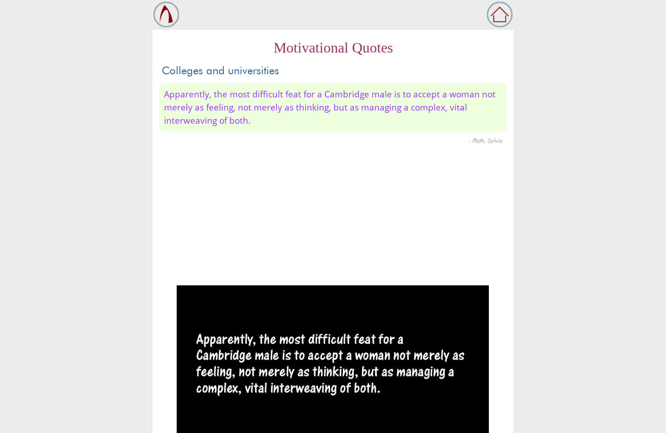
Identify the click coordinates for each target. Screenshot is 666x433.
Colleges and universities (220, 70)
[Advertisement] (333, 217)
